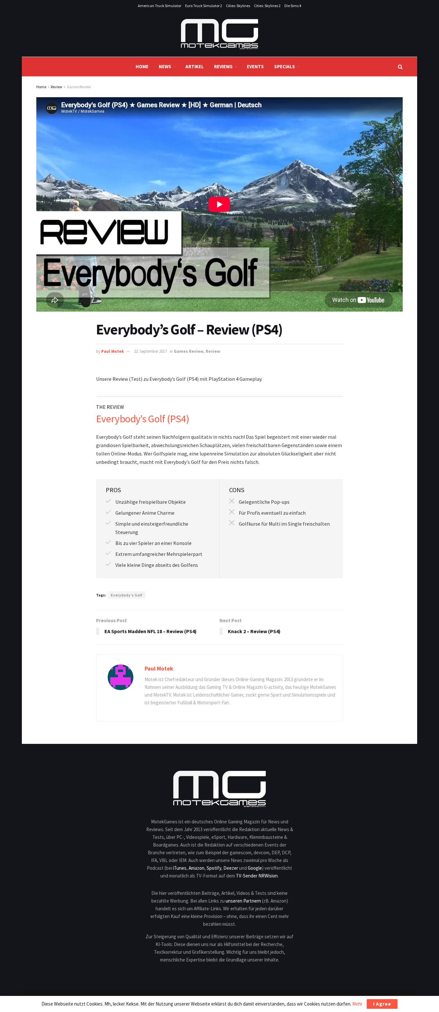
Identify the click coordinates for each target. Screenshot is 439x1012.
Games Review (79, 86)
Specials (284, 66)
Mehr (357, 1004)
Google (255, 868)
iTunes (179, 868)
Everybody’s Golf (126, 595)
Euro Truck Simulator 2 (203, 5)
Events (255, 66)
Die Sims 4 (292, 5)
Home (142, 66)
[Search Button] (400, 66)
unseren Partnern (243, 901)
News (165, 66)
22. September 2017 (150, 351)
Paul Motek (112, 351)
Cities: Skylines (238, 5)
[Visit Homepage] (219, 34)
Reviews (223, 66)
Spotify (214, 868)
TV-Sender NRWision (257, 876)
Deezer (230, 868)
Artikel (194, 66)
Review (56, 86)
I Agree (382, 1004)
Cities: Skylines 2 (267, 5)
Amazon (196, 868)
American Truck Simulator (159, 5)
